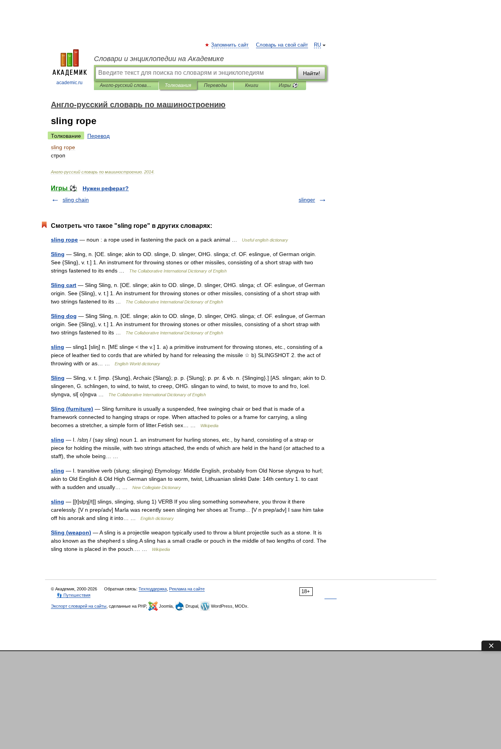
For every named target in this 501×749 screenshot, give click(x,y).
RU (317, 45)
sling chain (76, 200)
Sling (58, 254)
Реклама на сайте (187, 589)
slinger (307, 200)
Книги (251, 85)
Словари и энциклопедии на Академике (159, 59)
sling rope (64, 239)
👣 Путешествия (73, 595)
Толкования (178, 85)
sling (57, 347)
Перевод (98, 136)
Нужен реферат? (106, 188)
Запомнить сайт (230, 45)
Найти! (311, 73)
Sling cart (63, 285)
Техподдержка (153, 589)
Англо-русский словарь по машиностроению (126, 85)
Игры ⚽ (288, 85)
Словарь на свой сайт (282, 45)
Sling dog (64, 316)
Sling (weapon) (71, 532)
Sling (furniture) (72, 409)
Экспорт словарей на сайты (78, 606)
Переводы (215, 85)
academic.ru (69, 82)
